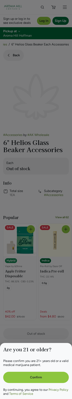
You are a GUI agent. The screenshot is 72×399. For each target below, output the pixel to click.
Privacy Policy (58, 390)
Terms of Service (21, 394)
